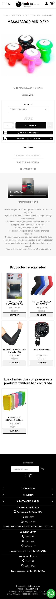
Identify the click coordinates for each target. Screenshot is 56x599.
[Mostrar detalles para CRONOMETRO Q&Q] (42, 333)
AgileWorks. (33, 589)
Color (27, 104)
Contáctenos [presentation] (28, 169)
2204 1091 (29, 517)
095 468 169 (30, 522)
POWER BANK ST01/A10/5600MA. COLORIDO (14, 420)
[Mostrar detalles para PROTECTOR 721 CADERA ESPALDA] (14, 286)
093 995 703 (30, 566)
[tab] (28, 155)
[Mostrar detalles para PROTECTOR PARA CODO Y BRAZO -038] (14, 333)
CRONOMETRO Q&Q (41, 349)
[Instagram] (30, 475)
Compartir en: (28, 148)
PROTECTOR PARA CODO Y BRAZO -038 (14, 350)
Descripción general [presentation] (28, 155)
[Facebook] (25, 475)
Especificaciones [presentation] (28, 162)
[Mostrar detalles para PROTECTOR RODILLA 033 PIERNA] (42, 286)
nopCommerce (33, 586)
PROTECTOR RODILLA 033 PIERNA (41, 303)
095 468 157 (30, 546)
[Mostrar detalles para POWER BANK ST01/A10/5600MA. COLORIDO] (14, 401)
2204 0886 (29, 541)
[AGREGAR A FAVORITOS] (50, 125)
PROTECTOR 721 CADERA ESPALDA (14, 303)
